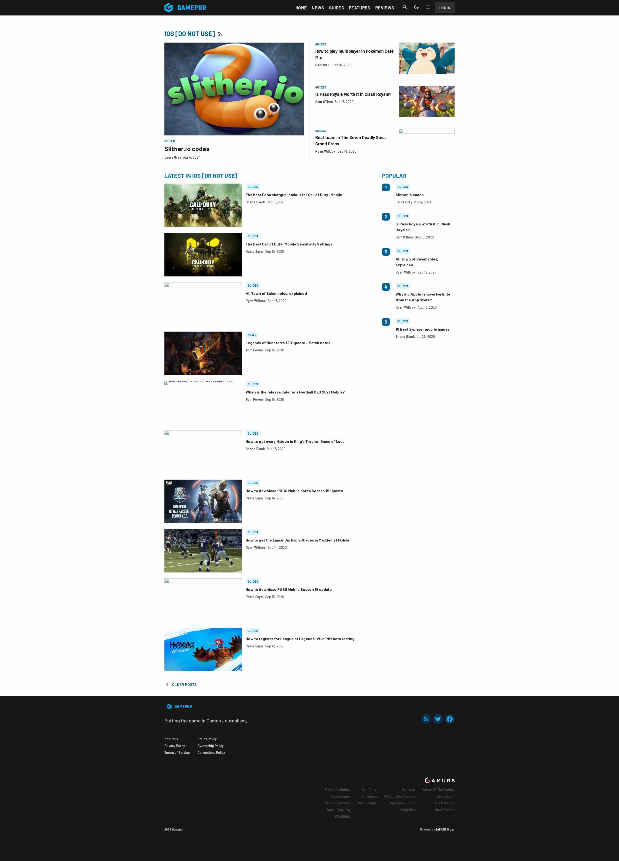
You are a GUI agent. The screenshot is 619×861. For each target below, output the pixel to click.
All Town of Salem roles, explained (276, 293)
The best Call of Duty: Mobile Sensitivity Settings (289, 244)
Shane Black (255, 202)
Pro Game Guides (338, 789)
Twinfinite (369, 789)
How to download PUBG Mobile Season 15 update (289, 589)
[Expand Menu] (428, 7)
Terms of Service (177, 752)
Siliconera (369, 796)
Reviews (384, 7)
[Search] (405, 7)
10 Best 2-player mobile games (423, 329)
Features (359, 7)
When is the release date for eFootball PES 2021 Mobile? (295, 392)
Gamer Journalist (338, 803)
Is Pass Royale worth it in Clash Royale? (353, 94)
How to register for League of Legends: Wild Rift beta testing (300, 638)
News (318, 7)
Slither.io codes (186, 148)
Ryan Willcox (325, 151)
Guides (336, 7)
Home (301, 7)
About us (171, 739)
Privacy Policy (174, 746)
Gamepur (408, 789)
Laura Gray (172, 157)
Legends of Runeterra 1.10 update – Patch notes (288, 342)
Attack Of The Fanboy (439, 789)
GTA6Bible (343, 817)
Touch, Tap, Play (338, 810)
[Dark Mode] (416, 7)
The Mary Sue (445, 803)
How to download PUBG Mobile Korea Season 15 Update (294, 490)
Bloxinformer (445, 810)
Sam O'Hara (324, 102)
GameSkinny (367, 803)
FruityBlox (407, 810)
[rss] (426, 719)
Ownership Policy (211, 746)
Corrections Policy (211, 752)
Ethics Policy (207, 739)
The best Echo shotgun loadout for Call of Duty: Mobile (294, 194)
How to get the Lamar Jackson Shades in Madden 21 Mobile (298, 540)
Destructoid (446, 796)
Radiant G (323, 65)
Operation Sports (402, 803)
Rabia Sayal (254, 251)
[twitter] (438, 719)
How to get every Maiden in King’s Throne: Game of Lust (295, 441)
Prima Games (341, 796)
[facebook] (450, 719)
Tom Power (254, 350)
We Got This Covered (399, 796)
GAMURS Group (445, 829)
